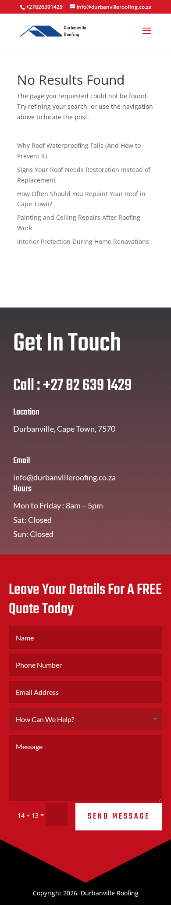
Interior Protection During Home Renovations (83, 241)
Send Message (119, 816)
